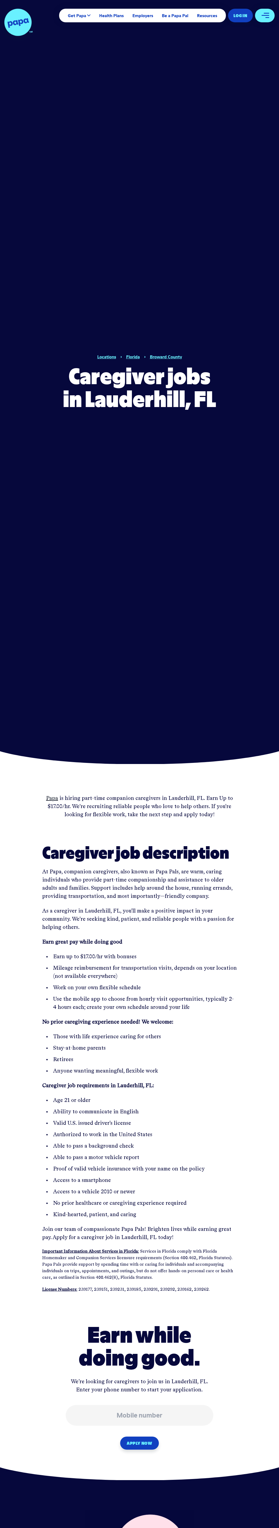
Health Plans (111, 16)
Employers (142, 16)
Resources (207, 16)
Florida (133, 357)
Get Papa (77, 16)
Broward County (166, 357)
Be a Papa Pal (175, 16)
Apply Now (139, 1443)
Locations (106, 357)
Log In (240, 16)
